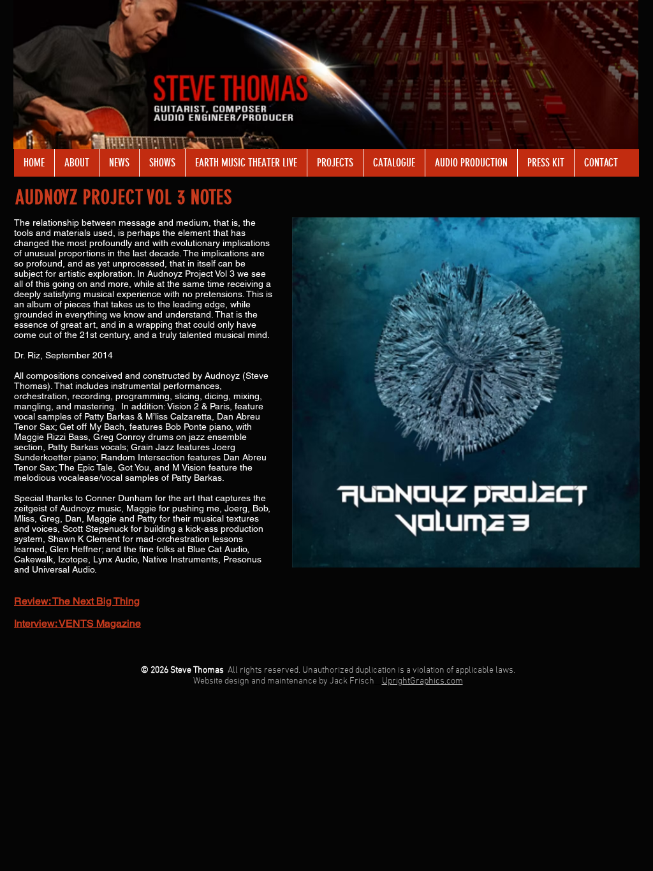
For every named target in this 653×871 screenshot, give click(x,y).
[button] (246, 163)
